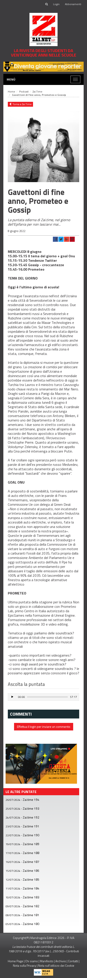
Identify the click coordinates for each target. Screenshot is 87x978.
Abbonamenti (73, 4)
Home (11, 91)
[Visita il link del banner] (41, 763)
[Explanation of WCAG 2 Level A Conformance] (43, 971)
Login (56, 4)
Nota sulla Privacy (24, 965)
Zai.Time (37, 91)
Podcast (24, 91)
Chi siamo (31, 961)
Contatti (73, 961)
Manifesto (46, 961)
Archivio (60, 961)
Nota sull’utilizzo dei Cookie (56, 965)
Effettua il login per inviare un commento (43, 726)
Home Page (15, 961)
